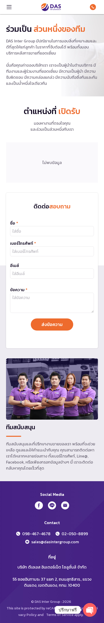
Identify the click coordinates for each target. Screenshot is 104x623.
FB (39, 505)
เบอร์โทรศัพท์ (23, 243)
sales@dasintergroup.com (55, 542)
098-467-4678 (94, 7)
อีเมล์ (14, 265)
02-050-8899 (75, 534)
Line (52, 505)
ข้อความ (19, 290)
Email (65, 505)
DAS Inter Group (51, 7)
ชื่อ (14, 223)
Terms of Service (59, 614)
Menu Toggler (9, 7)
